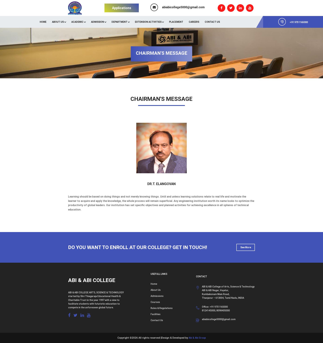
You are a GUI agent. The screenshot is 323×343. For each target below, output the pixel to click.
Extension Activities (148, 22)
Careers (194, 22)
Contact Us (212, 22)
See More (245, 247)
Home (43, 22)
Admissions (157, 296)
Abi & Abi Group (197, 337)
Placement (176, 22)
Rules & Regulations (162, 308)
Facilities (155, 314)
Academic (77, 22)
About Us (58, 22)
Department (119, 22)
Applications (121, 8)
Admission (97, 22)
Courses (155, 302)
